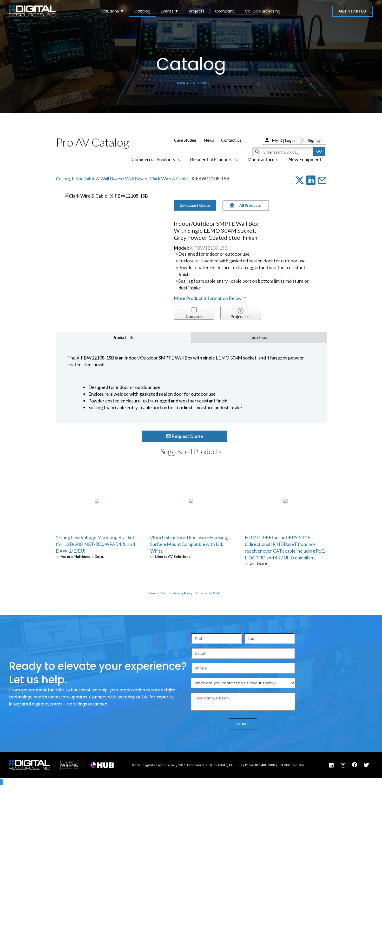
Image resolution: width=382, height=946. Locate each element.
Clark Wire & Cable (169, 178)
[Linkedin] (331, 765)
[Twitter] (366, 765)
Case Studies (185, 139)
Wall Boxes (136, 178)
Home (180, 83)
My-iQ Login (283, 140)
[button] (352, 11)
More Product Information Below (208, 298)
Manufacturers (262, 159)
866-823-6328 (295, 765)
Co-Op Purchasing (262, 11)
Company (224, 11)
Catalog (142, 11)
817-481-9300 (265, 765)
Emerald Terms (159, 593)
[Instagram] (343, 765)
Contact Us (231, 139)
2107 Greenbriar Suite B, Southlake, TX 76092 (210, 765)
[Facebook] (355, 765)
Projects (197, 11)
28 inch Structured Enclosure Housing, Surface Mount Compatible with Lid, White (189, 544)
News (209, 139)
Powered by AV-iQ (208, 593)
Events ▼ (170, 11)
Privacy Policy (182, 593)
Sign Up (315, 140)
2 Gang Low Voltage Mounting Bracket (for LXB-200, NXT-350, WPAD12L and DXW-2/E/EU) (95, 544)
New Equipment (304, 159)
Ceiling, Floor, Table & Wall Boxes (89, 178)
